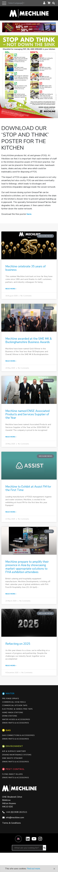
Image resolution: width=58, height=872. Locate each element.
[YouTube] (34, 839)
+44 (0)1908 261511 (16, 812)
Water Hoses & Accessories (16, 719)
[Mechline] (29, 13)
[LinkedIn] (28, 839)
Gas (8, 730)
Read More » (10, 289)
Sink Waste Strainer (12, 758)
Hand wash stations (12, 712)
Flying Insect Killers (12, 774)
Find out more (33, 868)
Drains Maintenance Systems (16, 755)
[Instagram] (40, 839)
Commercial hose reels (14, 702)
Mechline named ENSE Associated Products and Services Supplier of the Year (27, 414)
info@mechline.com (15, 817)
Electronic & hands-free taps (17, 709)
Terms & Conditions (11, 822)
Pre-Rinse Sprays (10, 698)
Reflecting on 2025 (17, 644)
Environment (14, 746)
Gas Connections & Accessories (18, 735)
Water (10, 693)
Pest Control (15, 769)
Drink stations (9, 716)
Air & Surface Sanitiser (14, 751)
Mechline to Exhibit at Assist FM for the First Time (28, 488)
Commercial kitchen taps (14, 705)
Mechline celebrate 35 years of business (25, 268)
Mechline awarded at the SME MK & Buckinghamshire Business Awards (28, 340)
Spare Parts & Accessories (15, 723)
